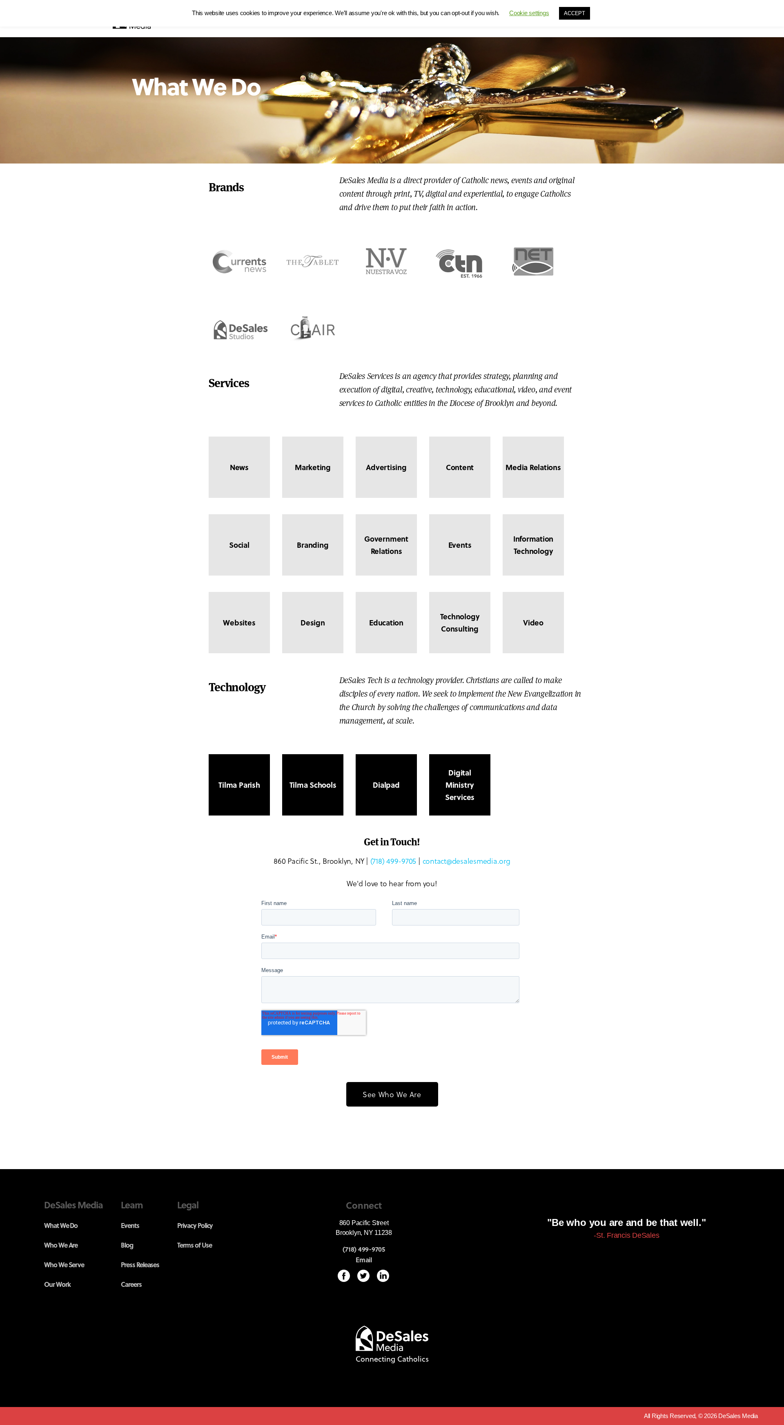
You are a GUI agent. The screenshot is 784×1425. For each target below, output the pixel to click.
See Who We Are (392, 1094)
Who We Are (61, 1245)
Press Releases (140, 1264)
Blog (127, 1245)
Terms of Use (194, 1245)
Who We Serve (64, 1264)
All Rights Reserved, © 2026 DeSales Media (701, 1415)
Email (364, 1260)
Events (130, 1225)
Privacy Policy (195, 1225)
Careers (131, 1284)
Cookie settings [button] (529, 12)
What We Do (61, 1225)
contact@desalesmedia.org (466, 860)
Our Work (57, 1284)
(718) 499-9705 (393, 860)
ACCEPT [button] (574, 13)
